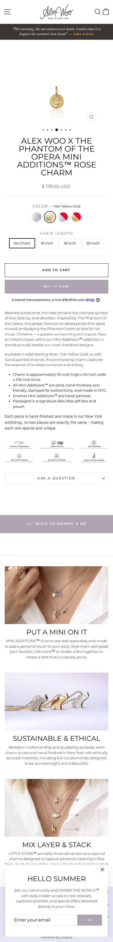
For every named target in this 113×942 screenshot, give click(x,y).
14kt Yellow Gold (49, 217)
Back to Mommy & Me (60, 524)
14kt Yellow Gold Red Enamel (76, 217)
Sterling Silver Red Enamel (63, 217)
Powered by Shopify (56, 937)
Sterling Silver (36, 217)
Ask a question (56, 478)
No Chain (22, 243)
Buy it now (56, 286)
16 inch (47, 243)
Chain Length (57, 233)
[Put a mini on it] (56, 595)
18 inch (70, 243)
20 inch (93, 243)
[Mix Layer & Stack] (56, 808)
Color (56, 206)
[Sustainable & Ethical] (56, 701)
